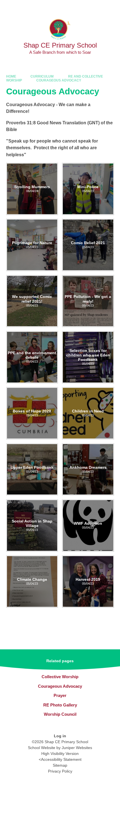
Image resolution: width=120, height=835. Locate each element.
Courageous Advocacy (58, 80)
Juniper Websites (77, 747)
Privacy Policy (60, 771)
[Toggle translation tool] (83, 7)
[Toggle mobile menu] (113, 7)
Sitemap (60, 765)
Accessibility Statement (61, 759)
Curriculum (42, 76)
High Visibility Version (60, 753)
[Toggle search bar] (98, 7)
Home (11, 76)
